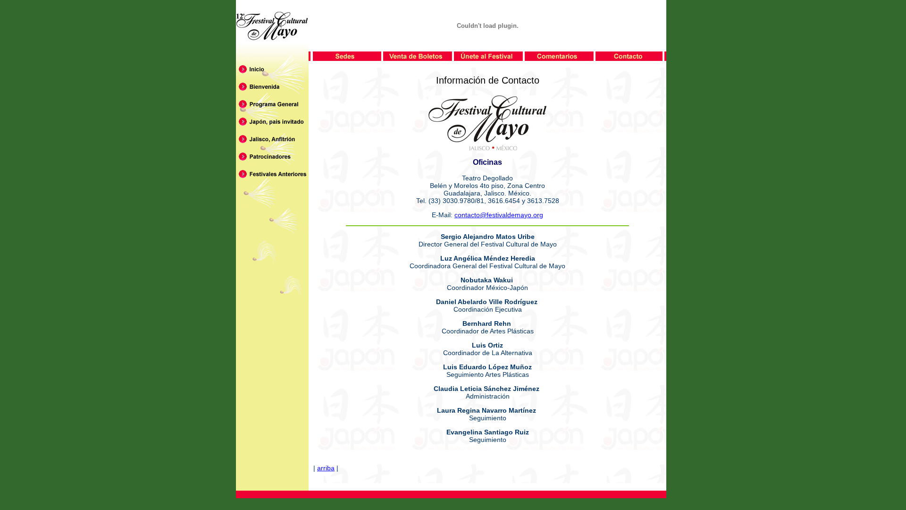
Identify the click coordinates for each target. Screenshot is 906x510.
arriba (326, 468)
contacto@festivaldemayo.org (498, 215)
